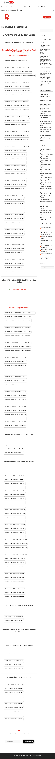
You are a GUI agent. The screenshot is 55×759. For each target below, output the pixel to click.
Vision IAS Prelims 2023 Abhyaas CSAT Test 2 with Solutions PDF (17, 86)
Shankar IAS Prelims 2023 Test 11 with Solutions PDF (15, 558)
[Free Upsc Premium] (27, 17)
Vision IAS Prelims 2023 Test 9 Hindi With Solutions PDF (15, 395)
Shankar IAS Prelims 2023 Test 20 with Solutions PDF (15, 505)
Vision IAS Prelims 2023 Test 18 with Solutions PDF (14, 207)
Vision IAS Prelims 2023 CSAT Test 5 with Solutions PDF (15, 169)
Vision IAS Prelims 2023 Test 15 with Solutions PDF (14, 218)
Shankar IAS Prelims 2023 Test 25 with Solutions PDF (15, 487)
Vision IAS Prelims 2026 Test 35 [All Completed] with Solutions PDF (45, 77)
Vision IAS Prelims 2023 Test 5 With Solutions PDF (14, 256)
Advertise (13, 10)
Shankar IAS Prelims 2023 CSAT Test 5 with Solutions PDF (16, 539)
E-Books (26, 6)
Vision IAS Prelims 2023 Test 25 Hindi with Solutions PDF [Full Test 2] (18, 350)
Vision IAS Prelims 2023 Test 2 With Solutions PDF (14, 267)
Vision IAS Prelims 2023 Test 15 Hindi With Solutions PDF (15, 372)
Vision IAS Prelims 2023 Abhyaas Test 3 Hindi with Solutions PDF (17, 67)
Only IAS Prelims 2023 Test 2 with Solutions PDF (14, 616)
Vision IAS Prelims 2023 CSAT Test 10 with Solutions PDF (15, 150)
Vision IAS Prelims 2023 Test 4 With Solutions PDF (14, 259)
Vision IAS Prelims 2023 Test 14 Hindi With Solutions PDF (15, 376)
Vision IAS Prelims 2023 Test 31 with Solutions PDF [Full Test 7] (17, 105)
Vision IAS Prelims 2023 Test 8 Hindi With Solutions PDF (15, 399)
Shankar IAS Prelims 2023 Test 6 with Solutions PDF (14, 577)
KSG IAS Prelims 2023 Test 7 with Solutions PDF (14, 696)
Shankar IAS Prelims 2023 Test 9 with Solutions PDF (14, 566)
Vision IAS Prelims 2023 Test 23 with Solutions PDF (14, 188)
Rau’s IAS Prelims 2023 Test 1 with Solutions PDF (14, 668)
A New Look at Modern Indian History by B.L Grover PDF (46, 179)
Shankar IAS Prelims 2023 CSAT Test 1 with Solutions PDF (16, 554)
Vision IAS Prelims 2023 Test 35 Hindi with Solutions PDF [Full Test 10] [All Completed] (19, 313)
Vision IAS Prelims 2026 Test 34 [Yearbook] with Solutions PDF (45, 83)
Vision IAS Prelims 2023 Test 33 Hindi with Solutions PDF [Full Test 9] (18, 320)
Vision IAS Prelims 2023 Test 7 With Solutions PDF (14, 248)
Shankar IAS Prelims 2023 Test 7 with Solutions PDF (14, 573)
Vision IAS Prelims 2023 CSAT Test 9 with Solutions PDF (15, 154)
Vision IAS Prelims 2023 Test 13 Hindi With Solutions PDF (15, 380)
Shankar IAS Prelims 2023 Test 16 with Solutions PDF (15, 520)
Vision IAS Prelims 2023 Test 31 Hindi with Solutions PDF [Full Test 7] (18, 327)
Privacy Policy (32, 755)
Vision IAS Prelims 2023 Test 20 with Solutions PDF (14, 199)
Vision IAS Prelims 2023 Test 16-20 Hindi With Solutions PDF (16, 369)
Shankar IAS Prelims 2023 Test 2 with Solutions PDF (14, 592)
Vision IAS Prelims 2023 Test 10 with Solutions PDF (14, 237)
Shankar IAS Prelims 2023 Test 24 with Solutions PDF (15, 490)
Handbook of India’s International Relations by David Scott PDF (46, 201)
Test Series (44, 6)
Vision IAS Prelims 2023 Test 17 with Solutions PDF (14, 210)
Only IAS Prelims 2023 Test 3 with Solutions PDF (14, 612)
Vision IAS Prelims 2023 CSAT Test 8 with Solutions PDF (15, 158)
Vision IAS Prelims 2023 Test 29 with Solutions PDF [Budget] (16, 128)
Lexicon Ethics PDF (45, 169)
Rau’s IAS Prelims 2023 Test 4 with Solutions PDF (14, 656)
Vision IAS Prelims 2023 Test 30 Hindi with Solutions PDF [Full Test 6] (18, 331)
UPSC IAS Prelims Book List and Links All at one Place (46, 236)
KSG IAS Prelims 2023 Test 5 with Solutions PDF (14, 703)
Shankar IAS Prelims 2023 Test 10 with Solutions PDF (15, 562)
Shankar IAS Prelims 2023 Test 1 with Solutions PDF (14, 596)
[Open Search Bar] (53, 10)
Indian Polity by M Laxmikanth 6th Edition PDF (45, 96)
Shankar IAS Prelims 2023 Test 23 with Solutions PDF (15, 494)
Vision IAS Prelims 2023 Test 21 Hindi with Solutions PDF (15, 365)
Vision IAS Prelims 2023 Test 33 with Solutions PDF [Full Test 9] (17, 82)
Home (3, 6)
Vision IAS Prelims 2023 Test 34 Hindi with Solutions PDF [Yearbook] (18, 316)
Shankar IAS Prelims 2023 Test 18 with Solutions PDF (15, 513)
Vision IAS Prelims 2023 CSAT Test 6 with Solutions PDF (15, 165)
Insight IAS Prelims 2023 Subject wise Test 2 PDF (14, 448)
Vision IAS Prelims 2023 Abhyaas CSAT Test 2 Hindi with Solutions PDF (18, 90)
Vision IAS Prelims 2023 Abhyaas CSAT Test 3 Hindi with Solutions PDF (18, 71)
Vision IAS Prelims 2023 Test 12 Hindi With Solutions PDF (15, 384)
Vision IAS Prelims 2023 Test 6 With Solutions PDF (14, 252)
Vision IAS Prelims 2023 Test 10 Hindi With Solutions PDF (15, 391)
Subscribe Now (29, 741)
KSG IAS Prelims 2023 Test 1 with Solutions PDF (14, 718)
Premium (20, 10)
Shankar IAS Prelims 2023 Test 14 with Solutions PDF (15, 528)
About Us (25, 755)
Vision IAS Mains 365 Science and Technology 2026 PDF (45, 51)
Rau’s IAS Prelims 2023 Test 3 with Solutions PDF (14, 660)
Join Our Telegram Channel (19, 55)
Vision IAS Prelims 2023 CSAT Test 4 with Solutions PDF (15, 173)
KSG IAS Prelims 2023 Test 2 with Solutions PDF (14, 714)
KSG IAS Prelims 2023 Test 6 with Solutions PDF (14, 699)
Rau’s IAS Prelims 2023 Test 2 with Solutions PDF (14, 664)
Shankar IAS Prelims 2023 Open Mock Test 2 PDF (14, 475)
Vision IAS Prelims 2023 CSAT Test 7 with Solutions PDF (15, 161)
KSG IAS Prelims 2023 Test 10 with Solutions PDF (14, 684)
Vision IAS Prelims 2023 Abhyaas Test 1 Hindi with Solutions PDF (17, 116)
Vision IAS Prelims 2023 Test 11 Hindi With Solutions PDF (15, 387)
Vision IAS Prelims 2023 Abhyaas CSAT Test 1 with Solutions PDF (17, 120)
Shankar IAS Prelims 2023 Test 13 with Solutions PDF (15, 532)
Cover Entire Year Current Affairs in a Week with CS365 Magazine (19, 51)
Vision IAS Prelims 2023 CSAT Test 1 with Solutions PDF (15, 184)
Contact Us (38, 755)
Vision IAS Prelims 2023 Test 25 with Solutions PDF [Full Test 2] (17, 143)
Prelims (14, 6)
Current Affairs (5, 10)
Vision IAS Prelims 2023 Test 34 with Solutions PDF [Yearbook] (17, 79)
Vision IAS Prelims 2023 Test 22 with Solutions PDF (14, 192)
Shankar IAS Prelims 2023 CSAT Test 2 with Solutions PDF (16, 551)
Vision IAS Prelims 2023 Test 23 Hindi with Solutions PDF (15, 357)
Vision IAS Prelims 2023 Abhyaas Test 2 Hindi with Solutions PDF (17, 94)
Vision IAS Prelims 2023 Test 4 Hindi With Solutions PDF (15, 414)
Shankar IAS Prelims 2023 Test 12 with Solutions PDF (15, 535)
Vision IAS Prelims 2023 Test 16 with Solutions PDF (14, 214)
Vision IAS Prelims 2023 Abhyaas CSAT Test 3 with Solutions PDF (17, 63)
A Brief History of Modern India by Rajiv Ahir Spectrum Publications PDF (46, 117)
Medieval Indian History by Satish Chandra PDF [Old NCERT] (46, 212)
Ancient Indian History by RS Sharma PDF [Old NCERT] (46, 206)
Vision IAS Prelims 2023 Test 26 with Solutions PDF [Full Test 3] (17, 139)
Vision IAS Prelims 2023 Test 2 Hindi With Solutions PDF (15, 421)
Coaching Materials (34, 6)
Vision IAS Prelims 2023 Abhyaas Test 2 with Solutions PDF (16, 97)
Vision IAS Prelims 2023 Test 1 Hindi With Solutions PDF (15, 425)
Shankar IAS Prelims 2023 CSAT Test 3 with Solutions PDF (16, 547)
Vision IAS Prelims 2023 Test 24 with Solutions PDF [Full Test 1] (17, 146)
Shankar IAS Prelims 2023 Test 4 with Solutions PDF (15, 584)
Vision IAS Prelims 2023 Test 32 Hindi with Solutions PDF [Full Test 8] (18, 323)
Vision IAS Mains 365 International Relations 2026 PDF (45, 45)
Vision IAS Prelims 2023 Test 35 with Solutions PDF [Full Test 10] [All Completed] (20, 75)
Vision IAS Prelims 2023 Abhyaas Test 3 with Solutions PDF (16, 60)
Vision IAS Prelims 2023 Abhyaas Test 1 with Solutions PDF (16, 124)
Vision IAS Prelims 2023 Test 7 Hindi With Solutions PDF (15, 402)
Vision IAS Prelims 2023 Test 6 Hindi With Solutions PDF (15, 406)
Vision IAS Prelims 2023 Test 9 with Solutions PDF (14, 240)
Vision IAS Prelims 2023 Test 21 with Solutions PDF (14, 195)
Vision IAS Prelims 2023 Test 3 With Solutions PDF (14, 263)
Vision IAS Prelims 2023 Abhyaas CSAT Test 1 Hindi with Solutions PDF (18, 112)
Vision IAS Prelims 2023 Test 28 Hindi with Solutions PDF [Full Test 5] (18, 338)
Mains (19, 6)
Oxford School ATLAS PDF (46, 121)
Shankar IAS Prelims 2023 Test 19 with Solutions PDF (15, 509)
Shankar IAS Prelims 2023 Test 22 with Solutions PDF (15, 498)
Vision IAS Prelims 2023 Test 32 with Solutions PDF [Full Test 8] (17, 101)
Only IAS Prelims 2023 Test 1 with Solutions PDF (14, 620)
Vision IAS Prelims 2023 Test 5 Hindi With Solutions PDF (15, 410)
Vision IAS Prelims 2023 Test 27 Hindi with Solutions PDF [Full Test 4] (18, 342)
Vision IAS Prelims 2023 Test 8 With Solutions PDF (14, 244)
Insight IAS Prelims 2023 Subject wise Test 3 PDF (14, 445)
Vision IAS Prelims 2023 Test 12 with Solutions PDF (14, 229)
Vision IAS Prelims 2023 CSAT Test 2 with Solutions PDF (15, 180)
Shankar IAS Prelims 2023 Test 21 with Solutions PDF (15, 502)
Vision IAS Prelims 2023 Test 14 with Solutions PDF (14, 222)
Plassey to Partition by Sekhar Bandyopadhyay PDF (46, 188)
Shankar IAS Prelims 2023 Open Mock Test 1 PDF (14, 479)
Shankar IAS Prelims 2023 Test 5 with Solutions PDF (14, 581)
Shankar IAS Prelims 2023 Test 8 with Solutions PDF (14, 569)
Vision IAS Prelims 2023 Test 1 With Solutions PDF (14, 271)
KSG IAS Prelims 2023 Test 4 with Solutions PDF (14, 707)
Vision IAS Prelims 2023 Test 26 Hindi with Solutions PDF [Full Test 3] (18, 346)
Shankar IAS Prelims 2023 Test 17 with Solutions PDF (15, 517)
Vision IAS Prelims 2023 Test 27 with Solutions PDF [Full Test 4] (17, 135)
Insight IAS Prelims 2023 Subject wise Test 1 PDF (14, 452)
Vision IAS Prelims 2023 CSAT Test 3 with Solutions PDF (15, 176)
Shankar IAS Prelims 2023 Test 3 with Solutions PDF (15, 588)
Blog (8, 6)
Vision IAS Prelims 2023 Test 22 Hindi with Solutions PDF (15, 361)
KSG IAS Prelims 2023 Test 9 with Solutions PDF (14, 688)
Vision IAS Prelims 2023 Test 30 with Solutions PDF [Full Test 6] (17, 109)
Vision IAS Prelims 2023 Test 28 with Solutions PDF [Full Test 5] (17, 131)
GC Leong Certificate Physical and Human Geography (46, 166)
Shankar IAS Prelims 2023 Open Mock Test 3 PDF (14, 471)
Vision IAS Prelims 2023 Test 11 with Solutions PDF (14, 233)
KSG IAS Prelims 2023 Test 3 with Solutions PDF (14, 711)
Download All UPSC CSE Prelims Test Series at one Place (47, 242)
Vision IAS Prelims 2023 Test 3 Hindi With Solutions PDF (15, 418)
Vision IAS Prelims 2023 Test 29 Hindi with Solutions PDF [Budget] (17, 335)
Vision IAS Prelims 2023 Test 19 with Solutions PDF (14, 203)
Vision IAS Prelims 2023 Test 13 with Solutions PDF (14, 225)
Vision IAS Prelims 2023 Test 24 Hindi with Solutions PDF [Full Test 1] (18, 354)
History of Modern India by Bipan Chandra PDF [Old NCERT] (46, 217)
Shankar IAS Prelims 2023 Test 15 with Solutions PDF (15, 524)
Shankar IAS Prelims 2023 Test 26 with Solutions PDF (15, 483)
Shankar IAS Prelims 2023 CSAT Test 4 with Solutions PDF (16, 543)
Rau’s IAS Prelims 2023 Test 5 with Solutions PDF (14, 653)
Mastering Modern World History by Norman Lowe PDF (46, 173)
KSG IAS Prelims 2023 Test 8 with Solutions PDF (14, 692)
